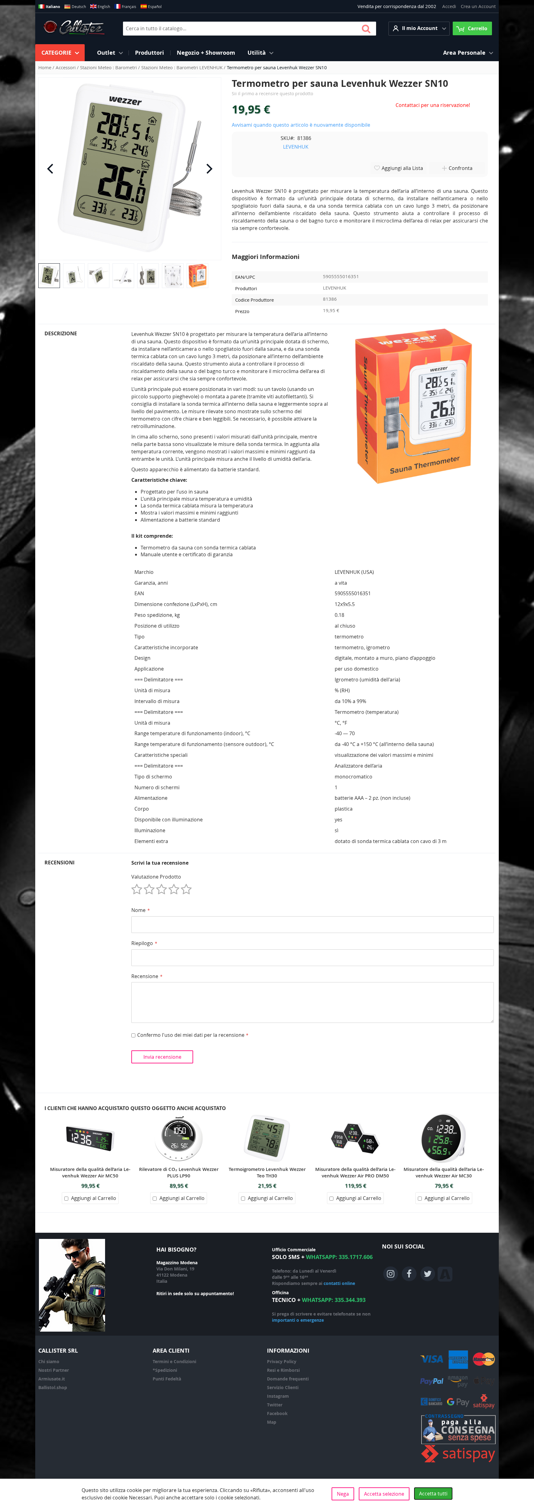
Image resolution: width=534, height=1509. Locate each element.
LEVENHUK (295, 146)
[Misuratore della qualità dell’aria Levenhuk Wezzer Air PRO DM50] (355, 1115)
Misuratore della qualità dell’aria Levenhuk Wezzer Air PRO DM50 (355, 1172)
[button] (419, 28)
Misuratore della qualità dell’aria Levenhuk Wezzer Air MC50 (90, 1172)
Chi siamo (48, 1361)
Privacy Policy (281, 1361)
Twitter (274, 1405)
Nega (343, 1493)
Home (45, 67)
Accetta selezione (384, 1493)
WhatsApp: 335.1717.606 (339, 1257)
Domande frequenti (288, 1379)
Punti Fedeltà (167, 1379)
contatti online (339, 1283)
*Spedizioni (165, 1370)
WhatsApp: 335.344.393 (334, 1300)
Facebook (277, 1413)
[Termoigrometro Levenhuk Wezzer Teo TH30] (267, 1115)
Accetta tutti (433, 1493)
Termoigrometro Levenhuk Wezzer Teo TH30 (267, 1172)
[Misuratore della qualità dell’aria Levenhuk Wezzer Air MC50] (90, 1115)
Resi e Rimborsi (283, 1370)
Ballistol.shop (52, 1387)
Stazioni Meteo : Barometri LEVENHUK (182, 67)
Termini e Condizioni (174, 1361)
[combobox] (249, 29)
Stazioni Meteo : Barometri (109, 67)
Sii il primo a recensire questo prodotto (272, 93)
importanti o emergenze (298, 1320)
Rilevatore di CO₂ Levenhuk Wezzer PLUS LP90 (178, 1172)
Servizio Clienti (283, 1387)
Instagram (278, 1396)
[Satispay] (458, 1462)
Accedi (449, 6)
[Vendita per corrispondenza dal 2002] (74, 28)
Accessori (66, 67)
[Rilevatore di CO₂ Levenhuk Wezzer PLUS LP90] (178, 1115)
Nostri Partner (53, 1370)
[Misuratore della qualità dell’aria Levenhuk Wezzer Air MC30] (443, 1115)
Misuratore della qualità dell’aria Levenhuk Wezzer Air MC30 (444, 1172)
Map (271, 1422)
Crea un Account (478, 6)
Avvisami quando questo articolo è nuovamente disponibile (301, 124)
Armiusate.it (51, 1379)
